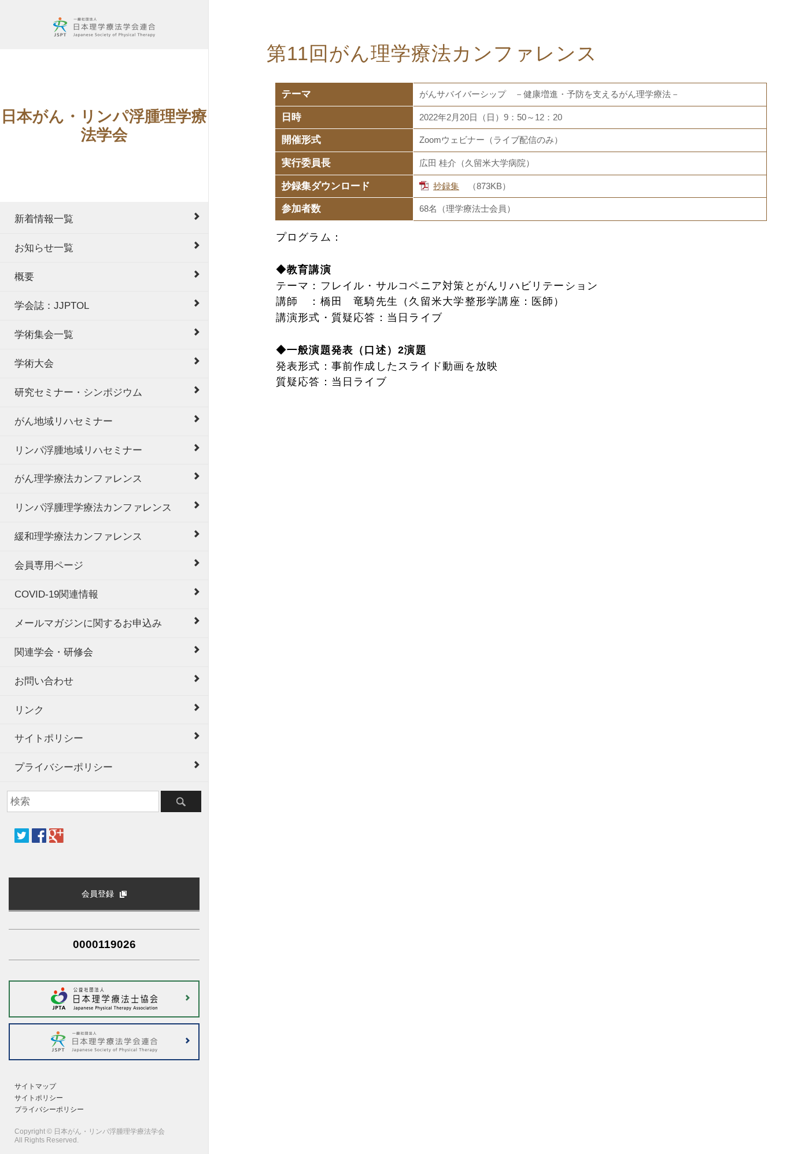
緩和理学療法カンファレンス (78, 536)
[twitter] (21, 835)
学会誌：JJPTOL (51, 305)
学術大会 (34, 363)
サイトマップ (35, 1086)
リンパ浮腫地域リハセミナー (78, 450)
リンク (29, 710)
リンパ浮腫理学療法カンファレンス (93, 507)
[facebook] (39, 835)
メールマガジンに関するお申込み (88, 623)
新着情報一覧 (43, 218)
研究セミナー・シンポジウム (78, 392)
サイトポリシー (48, 738)
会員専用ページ (48, 565)
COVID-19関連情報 (56, 594)
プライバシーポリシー (63, 767)
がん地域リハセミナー (63, 421)
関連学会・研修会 (53, 652)
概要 (24, 276)
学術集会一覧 (43, 334)
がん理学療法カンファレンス (78, 478)
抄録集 (446, 186)
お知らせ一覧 (43, 247)
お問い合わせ (43, 681)
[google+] (56, 835)
